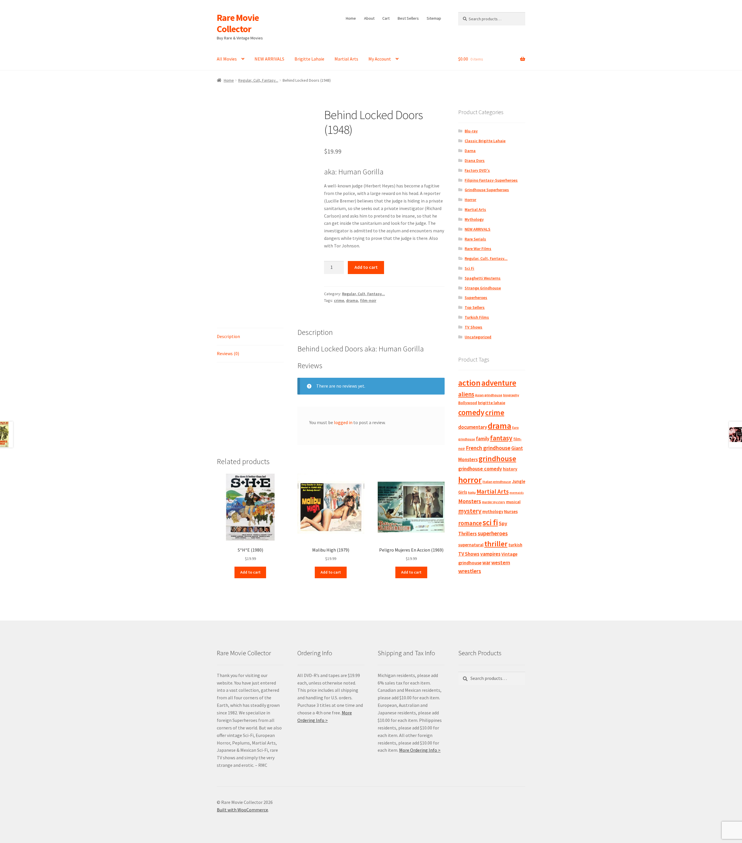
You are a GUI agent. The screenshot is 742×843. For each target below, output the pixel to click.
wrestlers (469, 571)
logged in (343, 422)
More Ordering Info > (420, 750)
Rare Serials (475, 239)
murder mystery (493, 502)
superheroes (493, 533)
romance (470, 523)
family (482, 438)
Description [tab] (228, 336)
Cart (386, 18)
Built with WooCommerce (242, 810)
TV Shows (473, 327)
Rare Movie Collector (238, 23)
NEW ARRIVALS (269, 59)
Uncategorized (478, 337)
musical (513, 501)
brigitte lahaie (491, 402)
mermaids (517, 493)
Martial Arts (346, 59)
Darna (470, 150)
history (510, 469)
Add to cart (366, 267)
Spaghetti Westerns (483, 278)
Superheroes (476, 297)
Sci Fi (469, 268)
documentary (472, 427)
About (369, 18)
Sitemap (434, 18)
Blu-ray (471, 131)
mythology (492, 511)
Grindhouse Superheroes (487, 189)
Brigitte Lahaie (309, 59)
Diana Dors (475, 160)
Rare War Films (478, 248)
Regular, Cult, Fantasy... (258, 80)
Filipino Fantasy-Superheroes (491, 180)
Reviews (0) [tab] (228, 353)
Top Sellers (475, 307)
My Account (379, 59)
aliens (466, 394)
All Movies (227, 59)
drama (352, 300)
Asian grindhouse (488, 395)
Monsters (469, 501)
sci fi (490, 522)
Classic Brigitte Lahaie (485, 140)
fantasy (501, 438)
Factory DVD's (477, 170)
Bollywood (467, 402)
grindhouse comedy (480, 468)
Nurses (511, 511)
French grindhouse (488, 447)
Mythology (474, 219)
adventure (498, 383)
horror (470, 480)
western (500, 562)
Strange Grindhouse (483, 288)
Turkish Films (477, 317)
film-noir (368, 300)
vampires (490, 554)
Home (351, 18)
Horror (470, 199)
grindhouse (497, 458)
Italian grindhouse (497, 481)
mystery (469, 511)
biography (511, 395)
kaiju (472, 492)
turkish (515, 545)
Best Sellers (408, 18)
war (486, 562)
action (469, 382)
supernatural (470, 545)
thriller (496, 543)
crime (339, 300)
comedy (471, 412)
